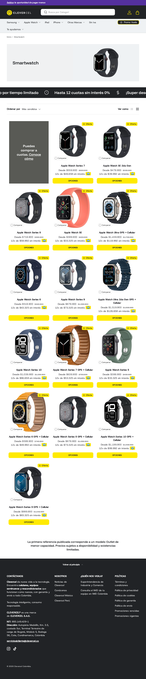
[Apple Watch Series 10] (29, 345)
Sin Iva (92, 22)
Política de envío (123, 605)
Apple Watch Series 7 (73, 165)
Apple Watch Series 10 (29, 369)
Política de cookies (125, 595)
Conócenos (61, 590)
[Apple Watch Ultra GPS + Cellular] (117, 208)
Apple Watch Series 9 (73, 299)
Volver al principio (71, 564)
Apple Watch (31, 22)
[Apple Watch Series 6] (29, 274)
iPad (47, 22)
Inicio (9, 37)
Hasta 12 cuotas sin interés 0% (70, 92)
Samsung (12, 22)
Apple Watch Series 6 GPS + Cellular (29, 436)
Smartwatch (19, 37)
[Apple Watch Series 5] (117, 345)
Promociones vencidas (127, 610)
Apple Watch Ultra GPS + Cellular (117, 232)
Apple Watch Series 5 (117, 369)
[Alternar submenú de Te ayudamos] (22, 29)
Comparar (62, 158)
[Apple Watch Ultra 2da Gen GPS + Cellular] (117, 274)
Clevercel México (64, 595)
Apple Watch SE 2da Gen (117, 165)
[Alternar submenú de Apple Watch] (39, 22)
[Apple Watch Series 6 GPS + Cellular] (29, 412)
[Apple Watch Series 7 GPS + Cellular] (73, 345)
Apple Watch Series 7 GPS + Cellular (73, 369)
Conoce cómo (33, 156)
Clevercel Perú (62, 600)
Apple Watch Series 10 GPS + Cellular (117, 438)
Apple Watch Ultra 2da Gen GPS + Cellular (117, 301)
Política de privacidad (126, 590)
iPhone (56, 22)
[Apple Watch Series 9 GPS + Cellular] (29, 482)
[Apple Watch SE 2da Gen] (117, 141)
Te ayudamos (14, 29)
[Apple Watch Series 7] (73, 141)
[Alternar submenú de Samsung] (18, 22)
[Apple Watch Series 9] (73, 274)
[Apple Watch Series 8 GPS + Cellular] (73, 412)
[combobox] (78, 12)
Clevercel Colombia (22, 666)
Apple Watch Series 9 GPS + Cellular (29, 507)
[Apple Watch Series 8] (29, 208)
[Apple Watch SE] (73, 208)
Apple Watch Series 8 (29, 232)
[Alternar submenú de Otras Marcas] (84, 22)
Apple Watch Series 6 (29, 299)
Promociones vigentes (127, 615)
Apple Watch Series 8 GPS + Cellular (73, 436)
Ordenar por (13, 108)
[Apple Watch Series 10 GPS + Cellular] (117, 412)
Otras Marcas (75, 22)
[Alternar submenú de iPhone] (62, 22)
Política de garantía (125, 600)
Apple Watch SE (73, 232)
